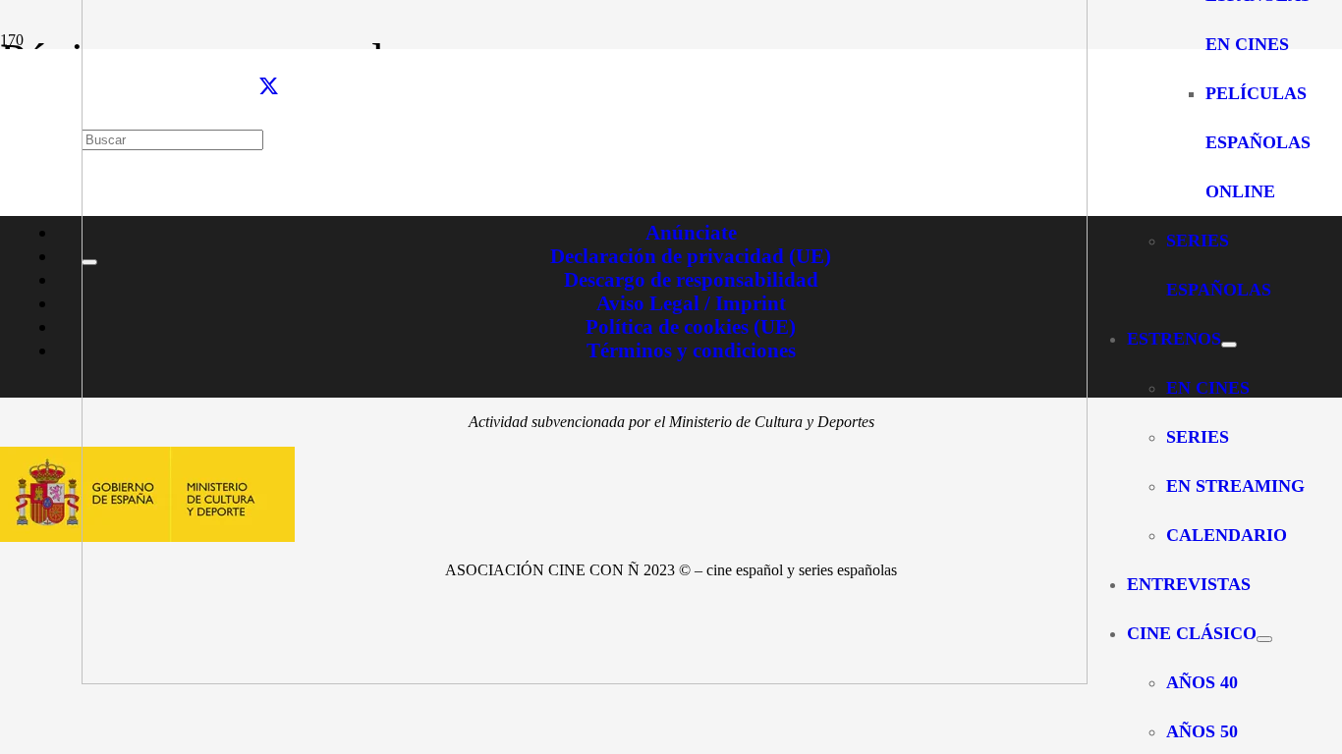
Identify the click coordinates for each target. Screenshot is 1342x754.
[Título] (585, 679)
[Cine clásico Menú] (1264, 639)
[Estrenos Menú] (1229, 345)
